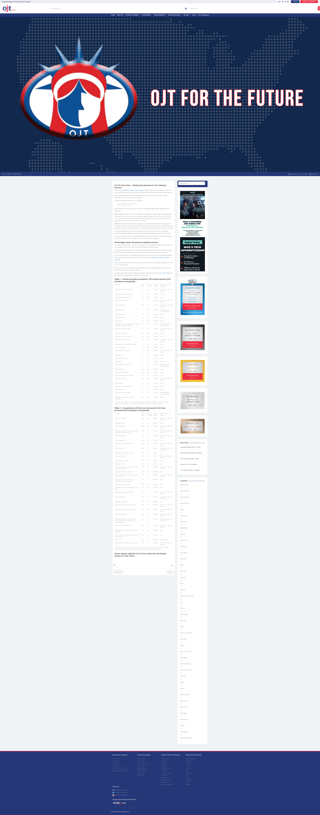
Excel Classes (140, 761)
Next (169, 572)
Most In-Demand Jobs (186, 633)
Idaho (181, 583)
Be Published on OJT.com (119, 768)
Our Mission (115, 761)
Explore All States (190, 758)
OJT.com (142, 553)
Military (182, 626)
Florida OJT (164, 770)
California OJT (165, 761)
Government (183, 559)
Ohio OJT (164, 765)
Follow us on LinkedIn (121, 792)
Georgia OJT (164, 775)
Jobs (181, 602)
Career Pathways (184, 497)
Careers (8, 174)
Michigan (188, 784)
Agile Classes (140, 775)
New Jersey (189, 772)
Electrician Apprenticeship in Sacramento (191, 453)
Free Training (183, 552)
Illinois (187, 775)
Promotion (183, 676)
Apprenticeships (184, 491)
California (188, 761)
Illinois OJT (164, 777)
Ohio (187, 777)
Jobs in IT (182, 608)
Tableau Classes (141, 770)
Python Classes (141, 768)
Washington (189, 763)
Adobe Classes (141, 765)
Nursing (182, 645)
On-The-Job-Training (185, 664)
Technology (183, 713)
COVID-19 (182, 534)
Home (3, 174)
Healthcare (183, 577)
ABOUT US (120, 15)
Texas (187, 765)
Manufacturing (184, 614)
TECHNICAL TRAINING (131, 15)
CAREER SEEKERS (159, 15)
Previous (118, 572)
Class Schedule (141, 758)
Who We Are (115, 758)
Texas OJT (164, 763)
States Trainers (184, 707)
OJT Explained (184, 657)
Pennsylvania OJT (166, 768)
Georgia (188, 782)
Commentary (183, 515)
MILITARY (186, 15)
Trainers (182, 725)
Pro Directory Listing (185, 670)
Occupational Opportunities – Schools (190, 447)
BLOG (194, 15)
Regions (182, 682)
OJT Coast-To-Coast (185, 651)
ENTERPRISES (146, 15)
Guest (181, 565)
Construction (183, 522)
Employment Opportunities (119, 770)
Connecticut (189, 768)
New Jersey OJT (165, 779)
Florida (188, 770)
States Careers (184, 701)
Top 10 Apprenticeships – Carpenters (190, 470)
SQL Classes (140, 772)
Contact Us (115, 763)
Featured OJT (165, 758)
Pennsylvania (189, 779)
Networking (183, 639)
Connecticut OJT (166, 772)
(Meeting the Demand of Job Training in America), (135, 190)
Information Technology (186, 596)
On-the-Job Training (164, 273)
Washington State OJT (167, 784)
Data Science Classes (143, 763)
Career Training (184, 503)
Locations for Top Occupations (188, 464)
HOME (113, 15)
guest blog (183, 571)
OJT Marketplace (203, 15)
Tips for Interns (184, 719)
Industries (182, 589)
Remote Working (184, 694)
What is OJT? (116, 765)
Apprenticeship (184, 484)
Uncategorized (184, 731)
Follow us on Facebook (121, 790)
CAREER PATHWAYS (174, 15)
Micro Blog (183, 620)
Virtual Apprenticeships (186, 738)
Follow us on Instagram (121, 795)
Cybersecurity (183, 540)
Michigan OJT (165, 782)
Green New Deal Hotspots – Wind (189, 458)
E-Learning (183, 546)
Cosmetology (183, 528)
